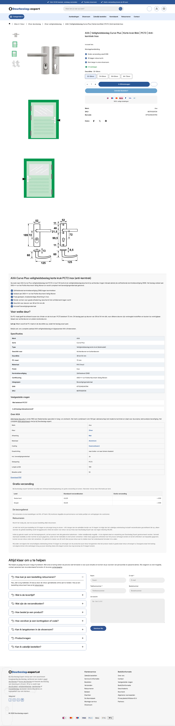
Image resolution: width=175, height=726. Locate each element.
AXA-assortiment (24, 421)
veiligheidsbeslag (25, 686)
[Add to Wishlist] (154, 84)
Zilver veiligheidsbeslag (53, 24)
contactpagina (57, 567)
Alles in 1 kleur (19, 24)
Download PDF (16, 477)
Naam (92, 575)
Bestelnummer (133, 586)
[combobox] (93, 8)
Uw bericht (94, 596)
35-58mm (90, 76)
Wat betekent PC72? (19, 402)
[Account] (156, 8)
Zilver (91, 430)
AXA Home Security (18, 419)
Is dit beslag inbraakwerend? (22, 409)
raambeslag (36, 686)
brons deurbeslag (25, 682)
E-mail (131, 575)
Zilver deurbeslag (34, 24)
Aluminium (92, 441)
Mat (90, 435)
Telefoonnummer (96, 586)
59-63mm (114, 76)
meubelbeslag (14, 689)
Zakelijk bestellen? (121, 91)
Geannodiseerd (94, 446)
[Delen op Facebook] (93, 121)
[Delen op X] (99, 121)
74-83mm (102, 76)
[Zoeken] (120, 8)
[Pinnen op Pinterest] (106, 121)
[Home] (9, 24)
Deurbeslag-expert (21, 713)
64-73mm (126, 76)
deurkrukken (13, 686)
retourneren (39, 585)
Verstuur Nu (98, 628)
